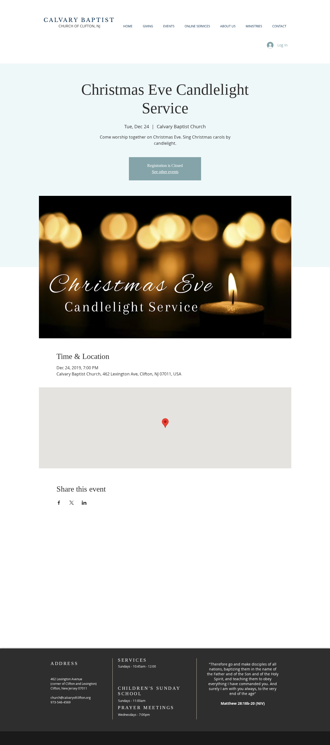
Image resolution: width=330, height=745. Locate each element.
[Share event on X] (71, 503)
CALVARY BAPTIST (79, 20)
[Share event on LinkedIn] (84, 503)
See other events (165, 172)
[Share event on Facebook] (58, 503)
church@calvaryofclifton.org (71, 697)
